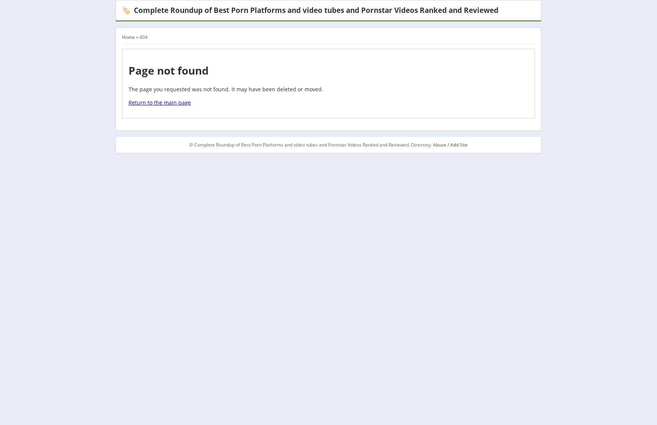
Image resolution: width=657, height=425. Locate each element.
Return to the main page (160, 102)
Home (128, 37)
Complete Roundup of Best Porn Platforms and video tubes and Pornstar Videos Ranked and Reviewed (310, 10)
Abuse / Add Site (450, 145)
